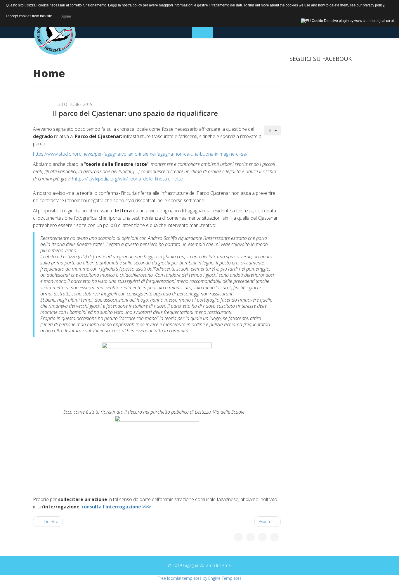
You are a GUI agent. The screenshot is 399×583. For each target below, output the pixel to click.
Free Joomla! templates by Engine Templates (200, 578)
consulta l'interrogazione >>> (116, 506)
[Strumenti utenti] (272, 130)
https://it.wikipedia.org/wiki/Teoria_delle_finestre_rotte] (128, 179)
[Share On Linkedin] (274, 537)
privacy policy (373, 5)
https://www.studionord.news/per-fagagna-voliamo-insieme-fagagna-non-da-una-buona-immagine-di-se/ (140, 154)
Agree (66, 15)
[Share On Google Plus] (262, 537)
